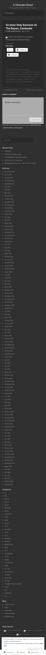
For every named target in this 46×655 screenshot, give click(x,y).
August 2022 (8, 214)
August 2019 (8, 308)
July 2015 (7, 433)
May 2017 (7, 366)
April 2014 (7, 469)
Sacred (32, 79)
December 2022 (9, 202)
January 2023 (8, 199)
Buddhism (14, 74)
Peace (36, 77)
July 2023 (7, 187)
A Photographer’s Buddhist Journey (15, 157)
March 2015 (8, 445)
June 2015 (7, 436)
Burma (6, 511)
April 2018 (7, 333)
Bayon (8, 74)
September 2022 (9, 211)
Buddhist (20, 74)
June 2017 (7, 363)
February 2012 (8, 481)
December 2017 (9, 345)
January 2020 (8, 293)
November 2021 (9, 235)
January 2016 (8, 415)
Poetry (6, 557)
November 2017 (9, 348)
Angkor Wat (28, 72)
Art (5, 493)
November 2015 (9, 421)
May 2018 (7, 330)
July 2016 (7, 396)
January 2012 (8, 484)
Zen (5, 596)
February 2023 (8, 196)
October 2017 (8, 351)
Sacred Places (8, 563)
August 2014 (8, 466)
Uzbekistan (7, 593)
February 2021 (8, 257)
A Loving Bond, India (11, 90)
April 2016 (7, 406)
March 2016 (8, 408)
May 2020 (7, 281)
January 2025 (8, 178)
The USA (7, 581)
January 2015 (8, 451)
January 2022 (8, 229)
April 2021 (7, 251)
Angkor (11, 72)
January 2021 (8, 260)
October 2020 (8, 266)
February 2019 (8, 320)
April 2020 (7, 284)
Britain (6, 505)
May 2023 (7, 190)
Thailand (7, 575)
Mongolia (7, 538)
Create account (9, 604)
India (6, 526)
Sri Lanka (7, 569)
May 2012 (7, 475)
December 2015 (9, 418)
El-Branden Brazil (23, 5)
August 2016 (8, 393)
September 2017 (9, 354)
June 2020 (7, 278)
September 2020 (9, 269)
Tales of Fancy (8, 572)
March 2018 (8, 336)
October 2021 (8, 238)
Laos (6, 535)
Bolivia (6, 499)
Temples (29, 82)
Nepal (6, 548)
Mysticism (30, 77)
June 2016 (7, 399)
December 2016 (9, 381)
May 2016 (7, 402)
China (6, 517)
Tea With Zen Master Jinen (12, 154)
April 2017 (7, 369)
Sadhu (6, 566)
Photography (25, 70)
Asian (37, 72)
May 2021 (7, 248)
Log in (6, 607)
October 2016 (8, 387)
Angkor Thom (19, 72)
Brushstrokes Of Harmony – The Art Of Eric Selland (20, 163)
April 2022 (7, 220)
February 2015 (8, 448)
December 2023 (9, 181)
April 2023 (7, 193)
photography (19, 79)
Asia (34, 72)
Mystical (23, 77)
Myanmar (7, 541)
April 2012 (7, 478)
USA (5, 590)
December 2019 (9, 296)
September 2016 (9, 390)
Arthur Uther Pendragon (34, 90)
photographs (10, 79)
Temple (24, 82)
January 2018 (8, 342)
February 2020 (8, 290)
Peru (5, 550)
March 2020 (8, 287)
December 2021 (9, 232)
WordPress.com (9, 617)
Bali (5, 496)
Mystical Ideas (8, 544)
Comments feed (9, 613)
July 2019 (7, 311)
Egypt (6, 520)
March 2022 (8, 223)
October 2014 (8, 460)
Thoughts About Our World (13, 584)
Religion (26, 79)
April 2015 (7, 442)
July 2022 (7, 217)
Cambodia (16, 70)
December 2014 (9, 454)
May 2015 (7, 439)
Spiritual (18, 82)
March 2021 (8, 254)
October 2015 (8, 424)
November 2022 (9, 205)
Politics (6, 560)
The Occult (7, 578)
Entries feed (8, 610)
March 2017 (8, 372)
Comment (35, 120)
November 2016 (9, 384)
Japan (6, 532)
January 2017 (8, 378)
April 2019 (7, 314)
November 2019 (9, 299)
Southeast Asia (10, 82)
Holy (18, 77)
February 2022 (8, 226)
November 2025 (9, 172)
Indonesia (7, 529)
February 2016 (8, 412)
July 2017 (7, 360)
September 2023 (9, 184)
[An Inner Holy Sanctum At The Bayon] (19, 37)
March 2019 (8, 317)
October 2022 (8, 208)
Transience (7, 151)
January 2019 (8, 323)
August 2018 (8, 326)
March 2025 (8, 175)
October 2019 (8, 302)
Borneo (6, 502)
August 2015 (8, 430)
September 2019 (9, 305)
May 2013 (7, 472)
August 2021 (8, 241)
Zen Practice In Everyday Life (13, 160)
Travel (6, 587)
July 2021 (7, 244)
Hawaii (6, 523)
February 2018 (8, 339)
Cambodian (36, 74)
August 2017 (8, 357)
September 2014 (9, 463)
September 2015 (9, 427)
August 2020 (8, 272)
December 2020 (9, 263)
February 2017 (8, 375)
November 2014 (9, 457)
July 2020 (7, 275)
